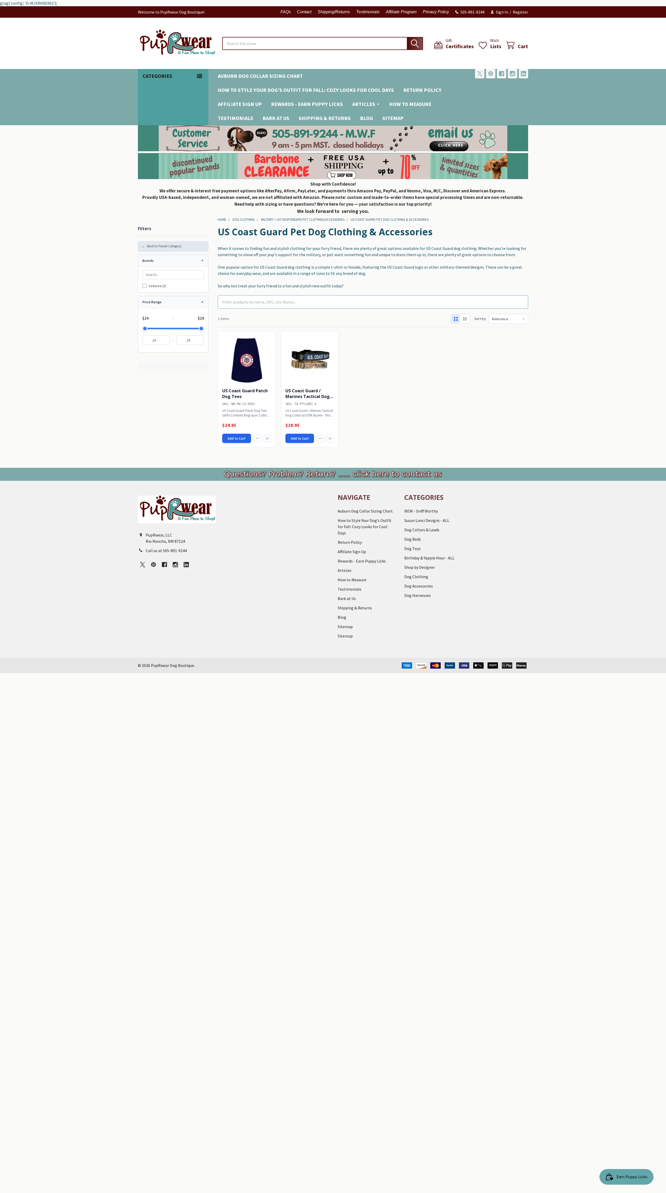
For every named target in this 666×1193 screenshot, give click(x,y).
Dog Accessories (418, 586)
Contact (304, 12)
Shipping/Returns (334, 12)
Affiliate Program (401, 12)
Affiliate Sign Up (240, 104)
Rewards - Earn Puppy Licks (307, 104)
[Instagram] (512, 73)
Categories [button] (157, 76)
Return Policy (422, 90)
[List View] (465, 319)
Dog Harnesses (417, 595)
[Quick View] (267, 438)
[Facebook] (501, 73)
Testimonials (368, 12)
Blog (366, 118)
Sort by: (480, 318)
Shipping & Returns (325, 118)
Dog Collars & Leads (421, 529)
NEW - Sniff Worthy (421, 511)
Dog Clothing (416, 576)
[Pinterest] (490, 73)
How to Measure (410, 104)
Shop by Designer (419, 567)
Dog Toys (412, 548)
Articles (363, 104)
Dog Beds (412, 539)
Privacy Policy (436, 12)
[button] (333, 138)
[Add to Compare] (257, 438)
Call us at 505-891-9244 (166, 550)
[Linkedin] (523, 73)
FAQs (285, 12)
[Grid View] (456, 319)
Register (520, 12)
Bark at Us (275, 118)
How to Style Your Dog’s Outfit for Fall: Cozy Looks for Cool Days (306, 90)
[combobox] (322, 43)
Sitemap (393, 118)
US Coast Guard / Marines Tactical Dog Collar (307, 396)
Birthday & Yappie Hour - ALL (429, 557)
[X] (479, 73)
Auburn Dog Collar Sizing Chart (260, 76)
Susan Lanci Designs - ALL (426, 520)
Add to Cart (237, 438)
